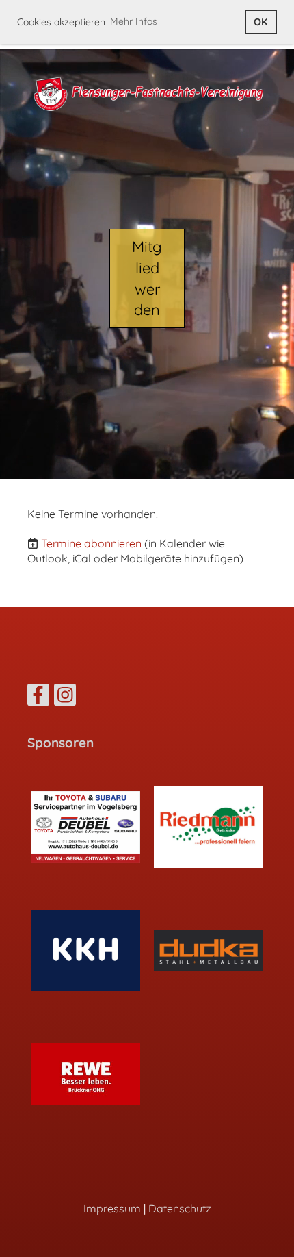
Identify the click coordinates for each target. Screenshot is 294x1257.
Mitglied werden (147, 278)
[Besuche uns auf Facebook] (38, 697)
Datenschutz (179, 1208)
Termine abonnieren (91, 543)
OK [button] (260, 22)
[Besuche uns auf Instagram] (65, 697)
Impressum (112, 1208)
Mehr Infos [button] (133, 21)
